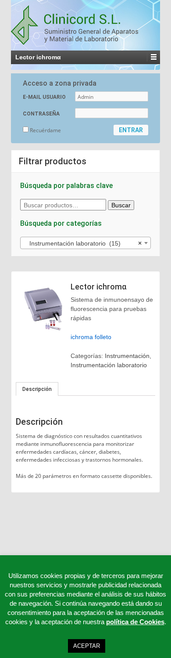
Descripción (37, 389)
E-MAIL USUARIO (44, 97)
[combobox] (85, 243)
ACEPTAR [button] (86, 646)
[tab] (37, 389)
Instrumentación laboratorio (109, 365)
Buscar (121, 205)
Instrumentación (127, 355)
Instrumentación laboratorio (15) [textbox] (83, 243)
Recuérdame (44, 130)
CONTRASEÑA (41, 114)
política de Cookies (135, 621)
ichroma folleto (91, 336)
